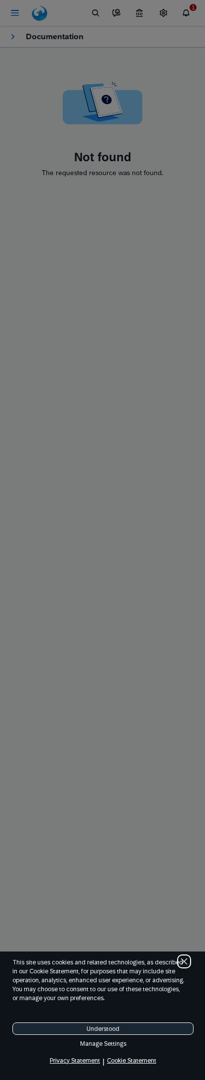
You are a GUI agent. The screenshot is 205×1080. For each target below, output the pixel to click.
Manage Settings (103, 1043)
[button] (184, 961)
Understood (103, 1028)
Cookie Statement (131, 1060)
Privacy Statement (75, 1060)
